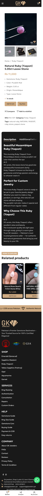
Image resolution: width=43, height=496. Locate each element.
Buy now (22, 104)
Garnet (4, 379)
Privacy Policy (7, 461)
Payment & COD (8, 431)
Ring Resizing (7, 390)
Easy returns (7, 435)
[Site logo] (20, 3)
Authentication (8, 394)
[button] (7, 29)
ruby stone (9, 124)
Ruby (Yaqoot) (17, 61)
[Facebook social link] (3, 474)
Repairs (5, 401)
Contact (5, 453)
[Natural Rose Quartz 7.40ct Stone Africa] (13, 274)
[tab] (10, 139)
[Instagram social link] (5, 474)
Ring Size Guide (8, 420)
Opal (3, 372)
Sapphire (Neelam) (9, 360)
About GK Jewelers (9, 446)
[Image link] (10, 323)
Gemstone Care (8, 423)
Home (7, 61)
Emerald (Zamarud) (9, 356)
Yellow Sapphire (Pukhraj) (12, 368)
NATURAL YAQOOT (27, 121)
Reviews (5, 457)
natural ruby (14, 121)
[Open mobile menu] (3, 3)
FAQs (4, 449)
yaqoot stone (19, 124)
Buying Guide (7, 427)
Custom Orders (8, 405)
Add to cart (10, 104)
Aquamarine (6, 375)
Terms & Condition (9, 465)
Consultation (7, 398)
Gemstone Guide (8, 416)
